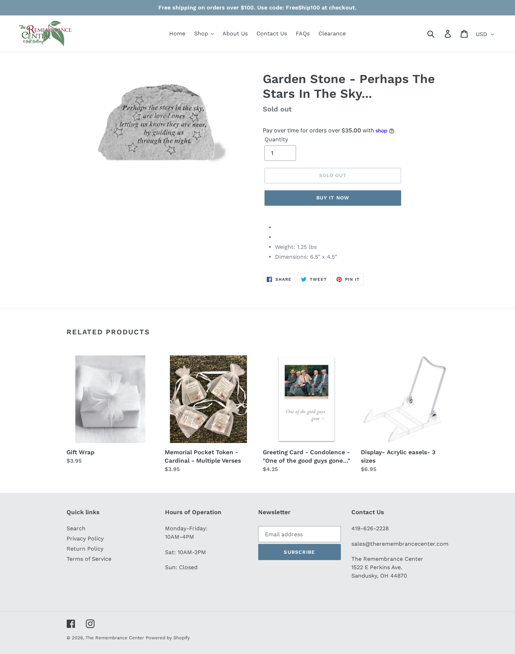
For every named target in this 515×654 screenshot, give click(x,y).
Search (76, 528)
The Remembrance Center (114, 637)
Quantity (276, 139)
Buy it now (332, 197)
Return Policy (85, 548)
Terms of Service (89, 559)
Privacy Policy (85, 538)
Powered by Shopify (168, 637)
